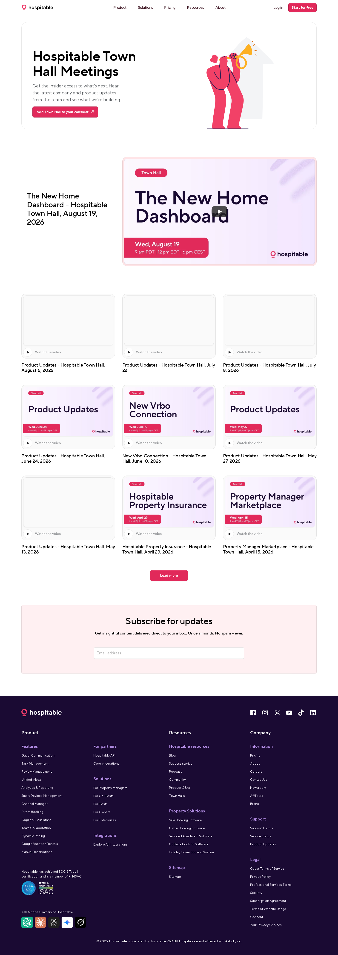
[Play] (219, 211)
